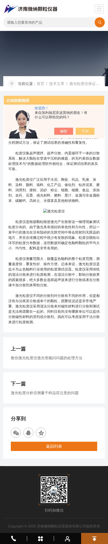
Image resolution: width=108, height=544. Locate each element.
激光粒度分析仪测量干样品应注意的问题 (45, 393)
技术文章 (56, 83)
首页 (40, 83)
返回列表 (54, 446)
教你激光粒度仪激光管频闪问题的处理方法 (46, 358)
